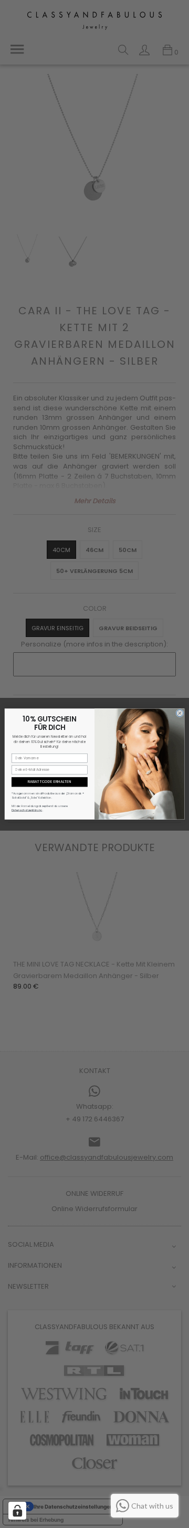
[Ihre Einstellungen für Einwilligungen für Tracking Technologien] (17, 1511)
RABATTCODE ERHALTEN (49, 781)
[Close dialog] (179, 712)
